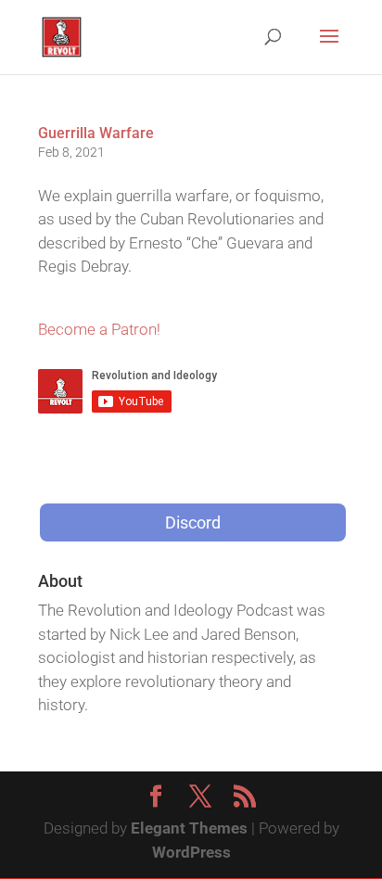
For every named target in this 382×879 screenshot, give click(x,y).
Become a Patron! (99, 329)
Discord (193, 522)
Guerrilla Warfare (96, 133)
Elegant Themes (189, 828)
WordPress (191, 852)
